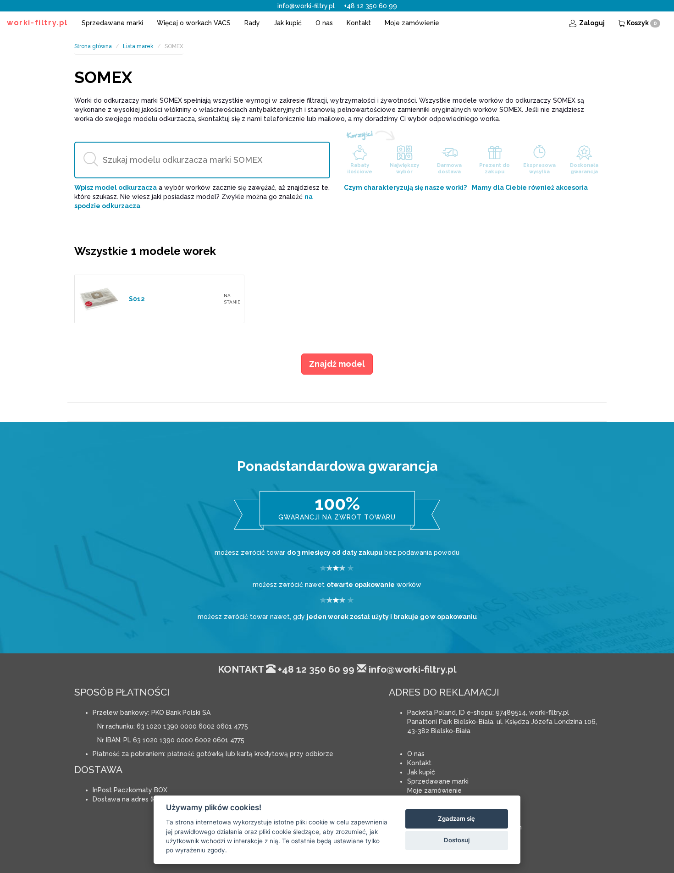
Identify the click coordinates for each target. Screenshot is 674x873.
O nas (324, 23)
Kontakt (359, 23)
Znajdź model (337, 364)
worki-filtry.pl (37, 22)
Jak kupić (288, 23)
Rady (252, 23)
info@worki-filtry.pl (306, 6)
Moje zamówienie (412, 23)
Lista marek (138, 46)
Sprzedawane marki (112, 23)
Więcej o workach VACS (194, 23)
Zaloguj (591, 23)
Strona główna (93, 46)
